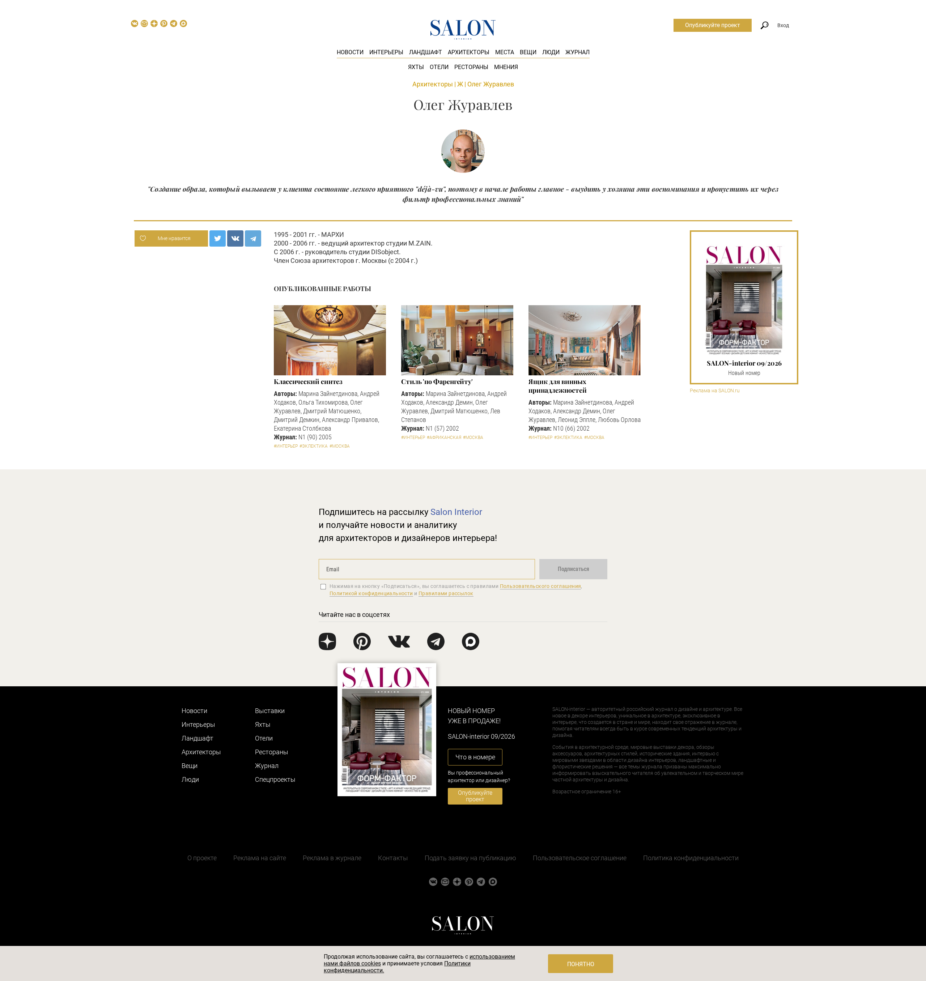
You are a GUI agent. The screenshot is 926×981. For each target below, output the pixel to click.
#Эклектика (314, 446)
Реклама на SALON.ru (715, 390)
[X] (217, 238)
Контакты (393, 858)
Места (504, 52)
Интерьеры (386, 52)
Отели (439, 67)
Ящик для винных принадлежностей (557, 385)
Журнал (577, 52)
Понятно (580, 964)
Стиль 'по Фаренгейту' (437, 381)
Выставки (270, 711)
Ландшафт (425, 52)
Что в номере (475, 757)
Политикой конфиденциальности (371, 593)
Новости (350, 52)
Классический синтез (308, 381)
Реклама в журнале (332, 858)
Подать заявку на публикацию (470, 858)
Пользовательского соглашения (540, 586)
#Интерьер (286, 446)
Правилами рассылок (446, 593)
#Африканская (444, 437)
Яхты (416, 67)
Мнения (506, 67)
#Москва (340, 446)
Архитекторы (468, 52)
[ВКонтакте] (235, 238)
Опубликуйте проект (712, 25)
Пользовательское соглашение (579, 858)
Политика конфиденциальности (691, 858)
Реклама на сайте (259, 858)
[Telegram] (253, 238)
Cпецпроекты (275, 779)
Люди (551, 52)
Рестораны (471, 67)
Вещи (528, 52)
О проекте (202, 858)
